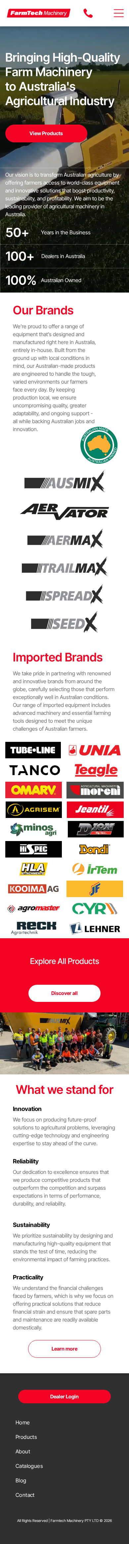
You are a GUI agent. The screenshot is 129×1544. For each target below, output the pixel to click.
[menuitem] (65, 1422)
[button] (119, 13)
